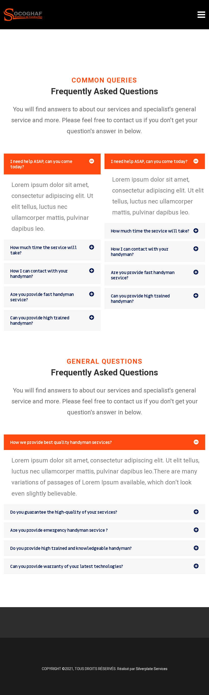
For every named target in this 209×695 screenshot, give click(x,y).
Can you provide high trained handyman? (39, 320)
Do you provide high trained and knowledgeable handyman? (71, 548)
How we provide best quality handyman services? (61, 442)
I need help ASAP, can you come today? (41, 164)
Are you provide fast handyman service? (42, 297)
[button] (52, 164)
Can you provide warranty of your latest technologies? (66, 566)
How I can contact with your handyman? (39, 273)
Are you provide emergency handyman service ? (59, 530)
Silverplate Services (151, 669)
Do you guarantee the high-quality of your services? (63, 512)
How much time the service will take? (43, 250)
